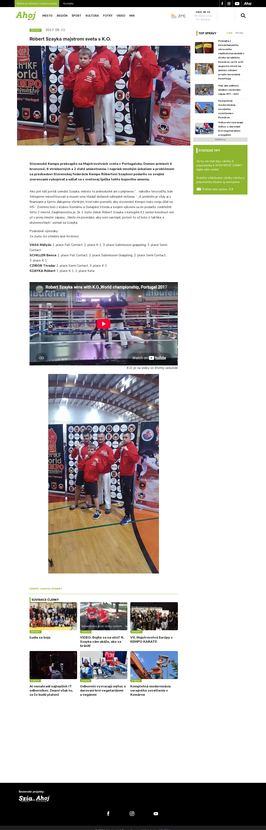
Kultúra (92, 16)
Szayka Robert (51, 588)
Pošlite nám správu (215, 189)
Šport (76, 16)
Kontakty (68, 3)
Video (121, 16)
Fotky (107, 16)
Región (62, 16)
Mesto (47, 16)
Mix (132, 16)
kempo (34, 588)
